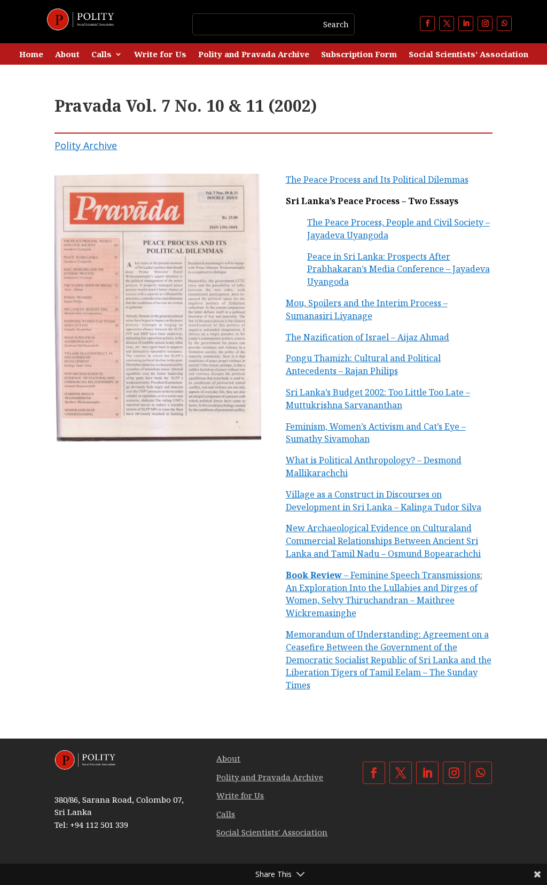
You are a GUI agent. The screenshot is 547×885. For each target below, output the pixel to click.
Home (31, 54)
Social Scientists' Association (271, 832)
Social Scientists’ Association (468, 54)
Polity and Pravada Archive (253, 54)
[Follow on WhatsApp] (504, 23)
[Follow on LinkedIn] (465, 23)
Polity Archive (85, 145)
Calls (101, 54)
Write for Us (160, 54)
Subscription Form (359, 54)
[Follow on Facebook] (427, 23)
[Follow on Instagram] (485, 23)
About (67, 54)
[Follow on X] (446, 23)
